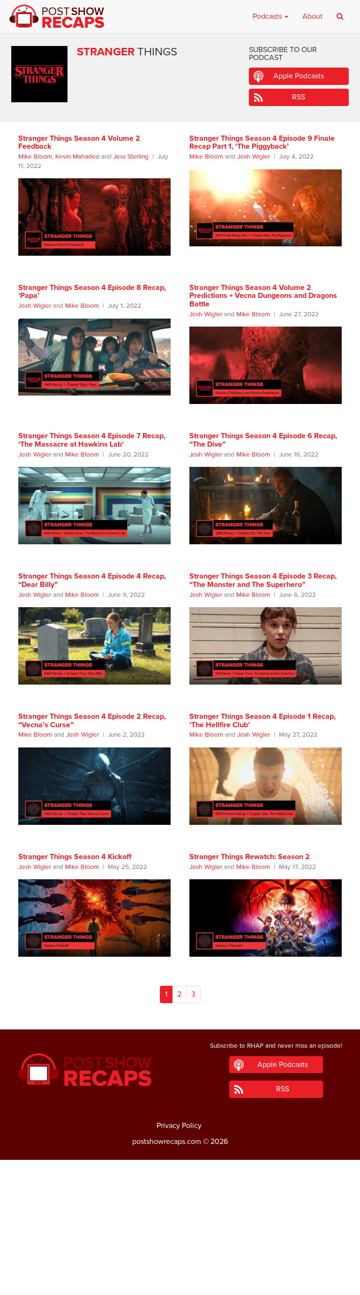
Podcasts (268, 16)
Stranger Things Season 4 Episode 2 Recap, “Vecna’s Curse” (92, 721)
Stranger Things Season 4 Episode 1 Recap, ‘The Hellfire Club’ (262, 721)
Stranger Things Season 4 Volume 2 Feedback (79, 143)
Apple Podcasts (298, 76)
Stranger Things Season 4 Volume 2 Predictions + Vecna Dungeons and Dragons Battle (263, 296)
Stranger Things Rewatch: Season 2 (249, 856)
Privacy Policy (179, 1125)
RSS (298, 97)
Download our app (180, 1282)
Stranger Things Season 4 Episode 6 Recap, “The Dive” (263, 440)
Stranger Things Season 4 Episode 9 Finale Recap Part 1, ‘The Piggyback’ (262, 143)
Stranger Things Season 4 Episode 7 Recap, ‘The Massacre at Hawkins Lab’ (91, 440)
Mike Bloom (35, 156)
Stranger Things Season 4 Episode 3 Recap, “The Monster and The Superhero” (263, 580)
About (312, 16)
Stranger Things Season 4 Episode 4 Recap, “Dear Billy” (92, 580)
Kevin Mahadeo (77, 156)
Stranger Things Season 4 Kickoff (74, 856)
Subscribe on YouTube (180, 1261)
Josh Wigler (253, 156)
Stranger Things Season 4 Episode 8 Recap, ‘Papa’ (92, 292)
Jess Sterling (131, 156)
